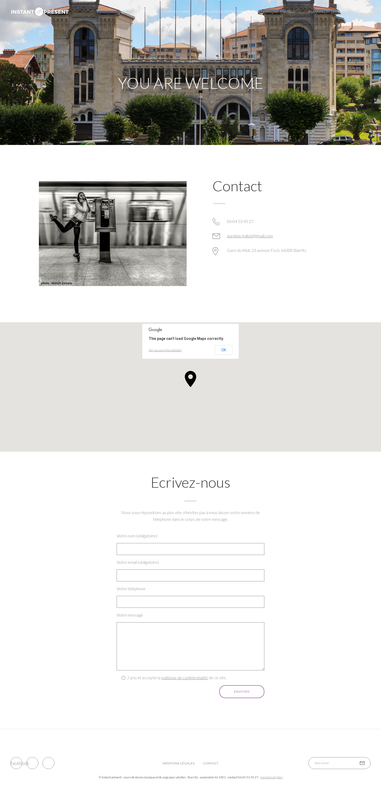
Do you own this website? (165, 350)
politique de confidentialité (184, 677)
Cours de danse (175, 11)
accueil (141, 11)
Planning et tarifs (325, 11)
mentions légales (271, 777)
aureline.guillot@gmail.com (250, 235)
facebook (16, 763)
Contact (362, 11)
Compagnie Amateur (276, 11)
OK (223, 350)
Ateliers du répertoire (224, 11)
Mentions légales (179, 763)
